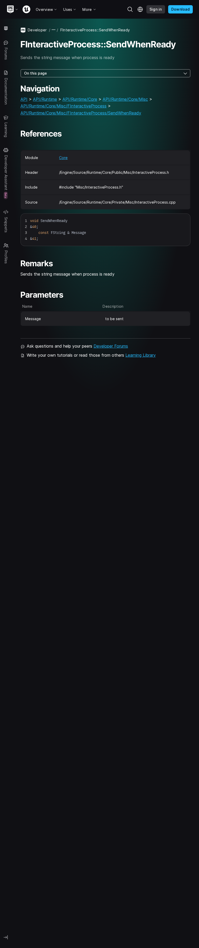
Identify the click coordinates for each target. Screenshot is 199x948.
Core (63, 157)
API (23, 99)
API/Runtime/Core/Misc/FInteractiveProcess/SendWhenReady (80, 113)
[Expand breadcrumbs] (53, 30)
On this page (35, 73)
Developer (37, 30)
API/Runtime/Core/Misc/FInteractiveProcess (63, 106)
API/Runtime (45, 99)
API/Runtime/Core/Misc (125, 99)
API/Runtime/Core (79, 99)
